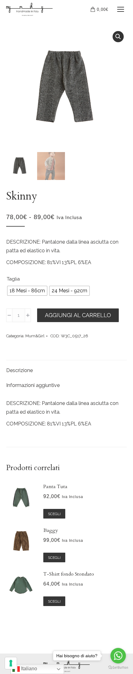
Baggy (50, 530)
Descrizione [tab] (19, 370)
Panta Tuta (55, 486)
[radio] (27, 290)
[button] (118, 36)
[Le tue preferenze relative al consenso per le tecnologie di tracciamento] (11, 663)
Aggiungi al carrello (78, 315)
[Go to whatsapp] (118, 655)
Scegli (54, 514)
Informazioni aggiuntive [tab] (33, 385)
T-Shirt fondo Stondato (68, 574)
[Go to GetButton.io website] (118, 668)
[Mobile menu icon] (120, 9)
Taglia (13, 279)
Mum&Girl (35, 336)
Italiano (28, 668)
